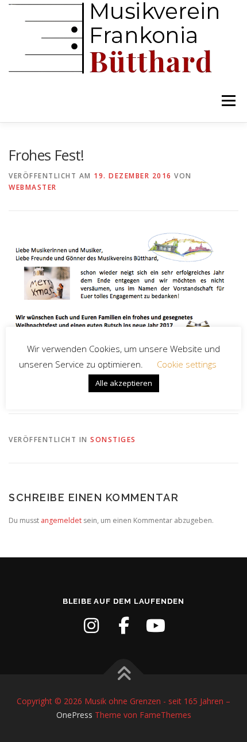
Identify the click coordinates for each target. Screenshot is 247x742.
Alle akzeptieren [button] (123, 383)
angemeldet (61, 520)
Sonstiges (113, 439)
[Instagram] (91, 625)
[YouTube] (155, 625)
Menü (227, 101)
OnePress (74, 714)
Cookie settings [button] (187, 364)
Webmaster (33, 187)
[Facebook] (123, 625)
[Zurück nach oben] (123, 674)
